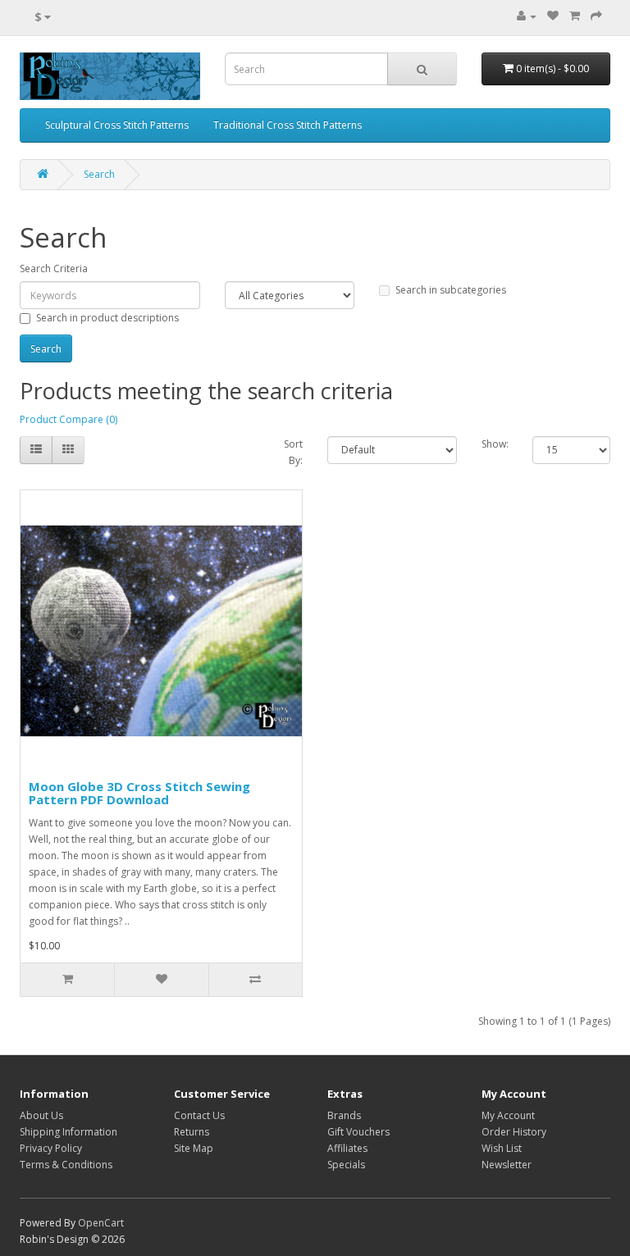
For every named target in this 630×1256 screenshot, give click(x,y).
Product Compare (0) (68, 419)
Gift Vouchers (358, 1132)
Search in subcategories (450, 290)
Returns (191, 1132)
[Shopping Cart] (574, 16)
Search (99, 174)
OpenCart (101, 1223)
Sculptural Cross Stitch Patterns (117, 125)
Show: (495, 444)
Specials (346, 1165)
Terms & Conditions (66, 1165)
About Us (41, 1115)
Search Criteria (54, 268)
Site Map (193, 1148)
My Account (508, 1115)
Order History (514, 1132)
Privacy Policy (51, 1148)
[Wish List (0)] (553, 16)
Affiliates (347, 1148)
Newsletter (507, 1165)
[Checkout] (596, 16)
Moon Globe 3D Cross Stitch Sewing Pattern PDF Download (139, 793)
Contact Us (199, 1115)
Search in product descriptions (107, 318)
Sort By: (293, 452)
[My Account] (526, 16)
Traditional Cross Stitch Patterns (287, 125)
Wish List (502, 1148)
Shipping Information (68, 1132)
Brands (344, 1115)
